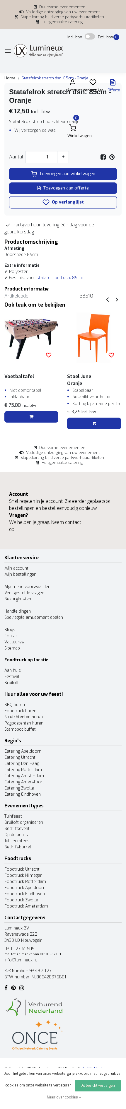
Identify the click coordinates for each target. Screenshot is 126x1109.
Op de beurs (16, 835)
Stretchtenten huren (23, 717)
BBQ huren (14, 705)
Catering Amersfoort (24, 782)
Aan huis (12, 670)
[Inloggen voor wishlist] (48, 355)
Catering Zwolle (19, 788)
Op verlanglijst (67, 202)
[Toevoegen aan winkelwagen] (31, 417)
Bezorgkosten (17, 599)
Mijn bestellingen (20, 574)
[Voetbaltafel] (31, 338)
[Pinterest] (112, 157)
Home (10, 78)
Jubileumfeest (17, 841)
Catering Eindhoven (22, 794)
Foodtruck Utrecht (22, 869)
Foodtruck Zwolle (21, 900)
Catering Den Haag (21, 763)
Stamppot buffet (20, 729)
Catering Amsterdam (24, 776)
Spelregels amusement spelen (33, 617)
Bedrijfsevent (17, 828)
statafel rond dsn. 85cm (60, 278)
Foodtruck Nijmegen (23, 875)
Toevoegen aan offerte (66, 188)
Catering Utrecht (19, 757)
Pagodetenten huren (23, 723)
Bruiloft (11, 683)
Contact (11, 636)
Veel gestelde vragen (24, 593)
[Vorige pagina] (107, 299)
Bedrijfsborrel (17, 847)
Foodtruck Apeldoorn (24, 888)
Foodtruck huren (20, 711)
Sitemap (12, 648)
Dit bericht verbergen (98, 1085)
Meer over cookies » (64, 1097)
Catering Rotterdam (23, 770)
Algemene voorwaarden (27, 586)
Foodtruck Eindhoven (24, 894)
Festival (11, 676)
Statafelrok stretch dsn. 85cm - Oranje (55, 78)
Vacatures (14, 642)
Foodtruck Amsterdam (26, 906)
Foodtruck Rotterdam (25, 881)
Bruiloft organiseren (23, 822)
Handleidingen (17, 611)
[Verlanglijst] (92, 84)
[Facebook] (103, 157)
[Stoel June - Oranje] (94, 338)
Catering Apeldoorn (22, 751)
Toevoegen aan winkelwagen (67, 174)
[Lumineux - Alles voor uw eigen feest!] (38, 51)
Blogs (9, 630)
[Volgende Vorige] (116, 299)
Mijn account (16, 568)
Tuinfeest (13, 816)
